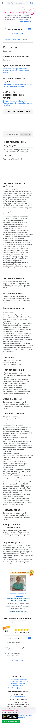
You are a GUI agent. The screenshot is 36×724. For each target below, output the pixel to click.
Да (13, 622)
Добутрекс (18, 103)
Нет (22, 622)
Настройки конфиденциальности (18, 688)
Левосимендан (8, 103)
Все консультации (17, 33)
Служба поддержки (18, 686)
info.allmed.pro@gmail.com (18, 696)
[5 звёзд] (27, 630)
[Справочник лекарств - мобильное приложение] (18, 170)
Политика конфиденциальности (18, 681)
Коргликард (14, 101)
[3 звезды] (21, 630)
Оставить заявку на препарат (18, 679)
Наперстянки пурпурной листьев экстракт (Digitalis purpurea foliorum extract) (16, 71)
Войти (32, 3)
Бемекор (22, 101)
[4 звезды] (24, 630)
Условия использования (18, 683)
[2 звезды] (18, 630)
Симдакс (6, 101)
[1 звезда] (15, 630)
